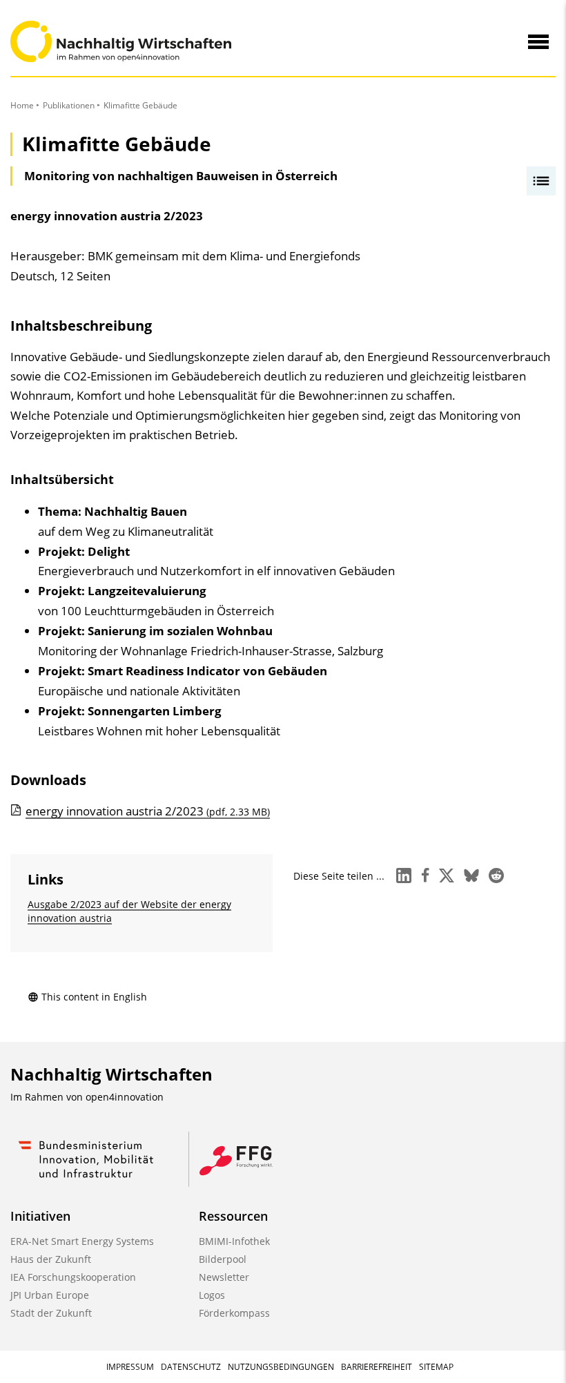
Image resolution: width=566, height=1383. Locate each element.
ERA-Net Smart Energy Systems (82, 1241)
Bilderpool (222, 1259)
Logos (212, 1295)
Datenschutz (191, 1367)
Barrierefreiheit (376, 1367)
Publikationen (69, 105)
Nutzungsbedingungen (281, 1367)
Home (22, 105)
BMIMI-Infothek (234, 1241)
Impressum (130, 1367)
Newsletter (224, 1277)
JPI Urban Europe (49, 1295)
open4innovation (125, 1096)
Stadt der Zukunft (51, 1312)
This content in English (94, 996)
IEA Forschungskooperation (73, 1277)
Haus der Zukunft (50, 1259)
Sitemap (436, 1367)
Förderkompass (234, 1312)
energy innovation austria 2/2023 (148, 811)
